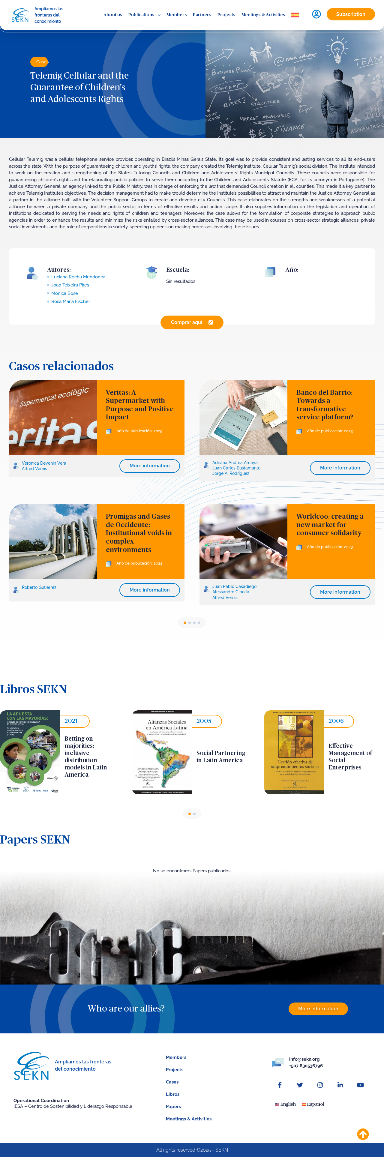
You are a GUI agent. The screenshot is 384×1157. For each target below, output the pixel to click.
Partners (202, 15)
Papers (173, 1106)
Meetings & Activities (263, 15)
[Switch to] (295, 15)
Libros (172, 1094)
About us (113, 15)
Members (176, 15)
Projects (227, 15)
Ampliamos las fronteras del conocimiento (48, 15)
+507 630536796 (306, 1066)
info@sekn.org (304, 1059)
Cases (42, 61)
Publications (141, 15)
